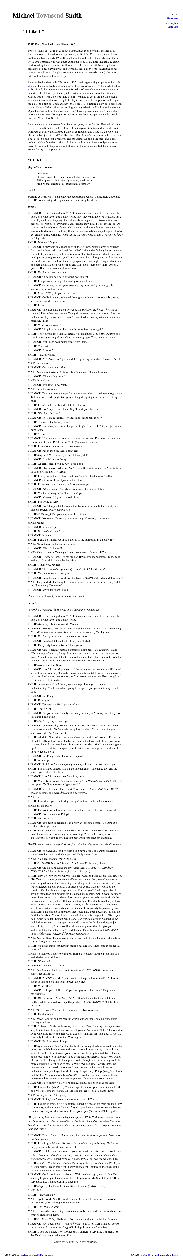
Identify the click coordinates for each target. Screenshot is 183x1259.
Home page (172, 17)
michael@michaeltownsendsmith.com (159, 1255)
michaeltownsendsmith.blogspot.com (35, 1255)
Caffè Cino (173, 26)
